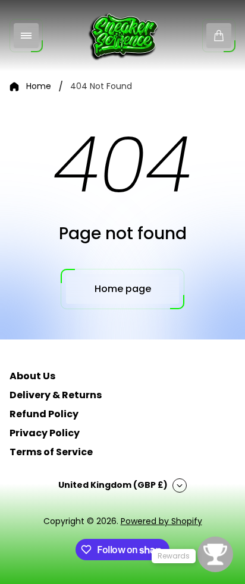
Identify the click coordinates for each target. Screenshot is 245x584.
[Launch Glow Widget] (215, 554)
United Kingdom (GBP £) (113, 485)
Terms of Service (51, 452)
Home (38, 86)
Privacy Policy (45, 433)
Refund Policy (44, 414)
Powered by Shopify (161, 521)
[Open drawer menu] (26, 35)
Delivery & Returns (56, 395)
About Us (32, 376)
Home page (123, 289)
